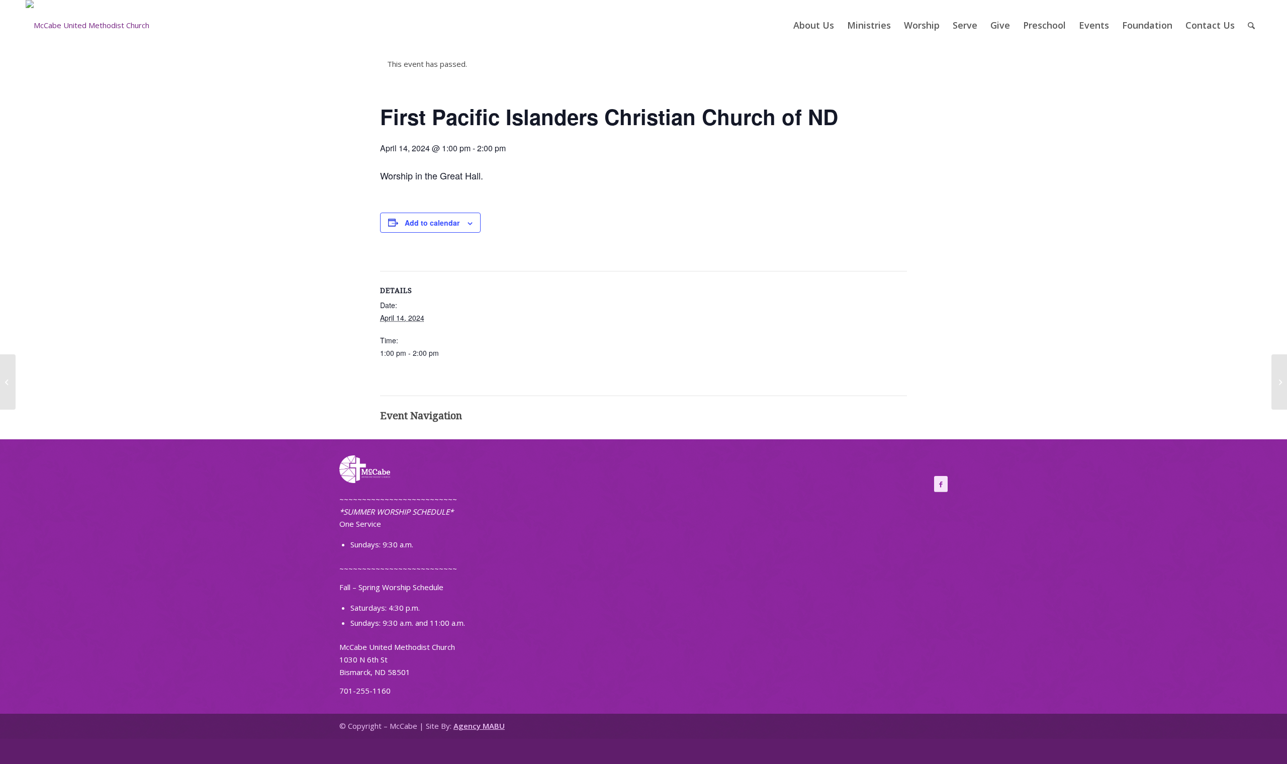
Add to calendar (432, 223)
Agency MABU (479, 726)
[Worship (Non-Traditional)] (8, 382)
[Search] (1251, 25)
